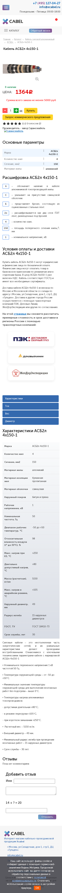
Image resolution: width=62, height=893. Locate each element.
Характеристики (14, 398)
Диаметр (10, 421)
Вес (7, 413)
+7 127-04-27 (46, 3)
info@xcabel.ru (49, 7)
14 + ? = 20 (13, 803)
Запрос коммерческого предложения (27, 117)
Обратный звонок (40, 30)
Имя (9, 781)
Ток (7, 406)
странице (20, 313)
